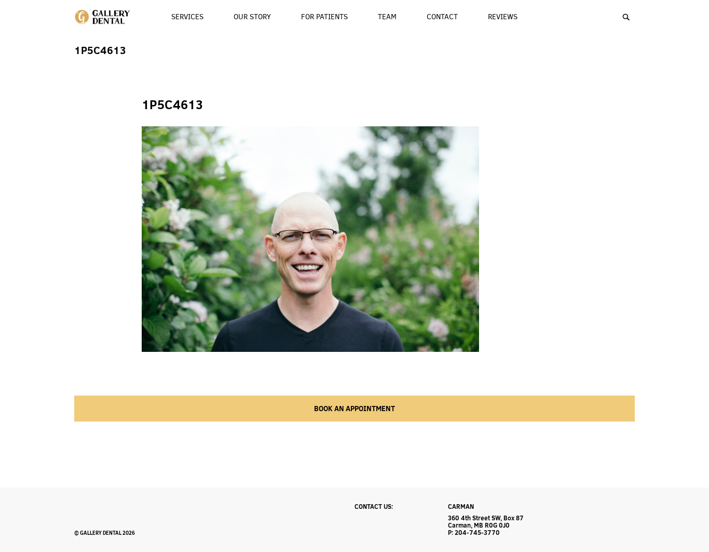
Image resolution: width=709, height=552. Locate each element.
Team (387, 17)
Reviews (502, 17)
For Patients (324, 17)
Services (187, 17)
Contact (442, 17)
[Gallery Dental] (103, 17)
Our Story (252, 17)
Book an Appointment (354, 408)
